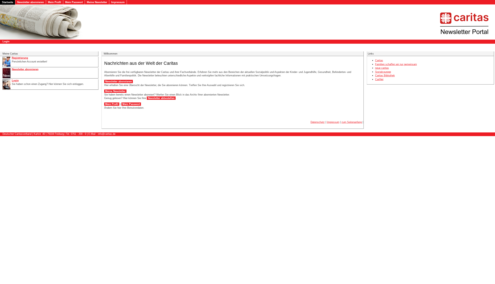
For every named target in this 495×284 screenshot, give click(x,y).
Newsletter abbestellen (161, 98)
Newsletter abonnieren (30, 2)
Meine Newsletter (97, 2)
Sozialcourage (383, 71)
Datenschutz (318, 122)
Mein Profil (54, 2)
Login (6, 41)
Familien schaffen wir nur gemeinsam (396, 64)
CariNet (379, 79)
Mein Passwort (74, 2)
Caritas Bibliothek (385, 75)
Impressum (118, 2)
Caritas (379, 60)
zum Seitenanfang (351, 122)
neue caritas (382, 68)
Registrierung (20, 58)
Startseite (7, 2)
